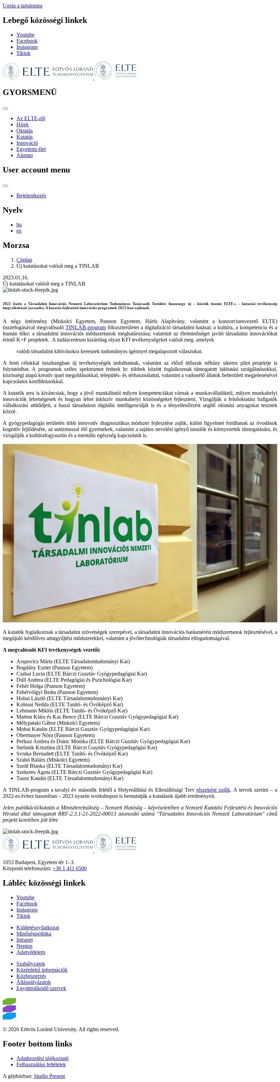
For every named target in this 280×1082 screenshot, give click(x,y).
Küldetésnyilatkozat (37, 927)
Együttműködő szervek (41, 988)
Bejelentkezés (31, 195)
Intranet (24, 940)
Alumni (24, 155)
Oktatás (24, 131)
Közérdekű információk (42, 970)
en (19, 231)
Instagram (27, 47)
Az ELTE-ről (30, 118)
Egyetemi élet (31, 149)
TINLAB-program (86, 327)
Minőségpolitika (33, 934)
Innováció (27, 143)
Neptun (24, 946)
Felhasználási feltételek (41, 1064)
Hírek (22, 124)
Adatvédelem (30, 952)
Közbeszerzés (31, 976)
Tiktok (23, 53)
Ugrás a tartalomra (22, 6)
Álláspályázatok (33, 982)
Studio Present (49, 1076)
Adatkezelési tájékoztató (42, 1058)
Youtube (25, 35)
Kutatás (24, 137)
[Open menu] (5, 109)
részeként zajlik (213, 790)
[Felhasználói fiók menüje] (5, 186)
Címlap (24, 260)
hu (19, 224)
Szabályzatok (30, 964)
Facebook (27, 41)
